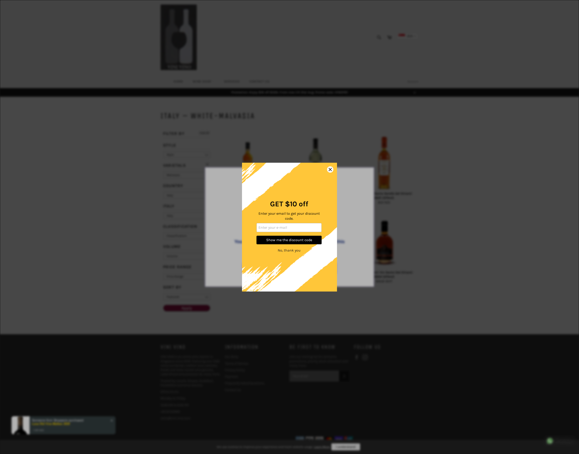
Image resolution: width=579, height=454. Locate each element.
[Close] (330, 169)
